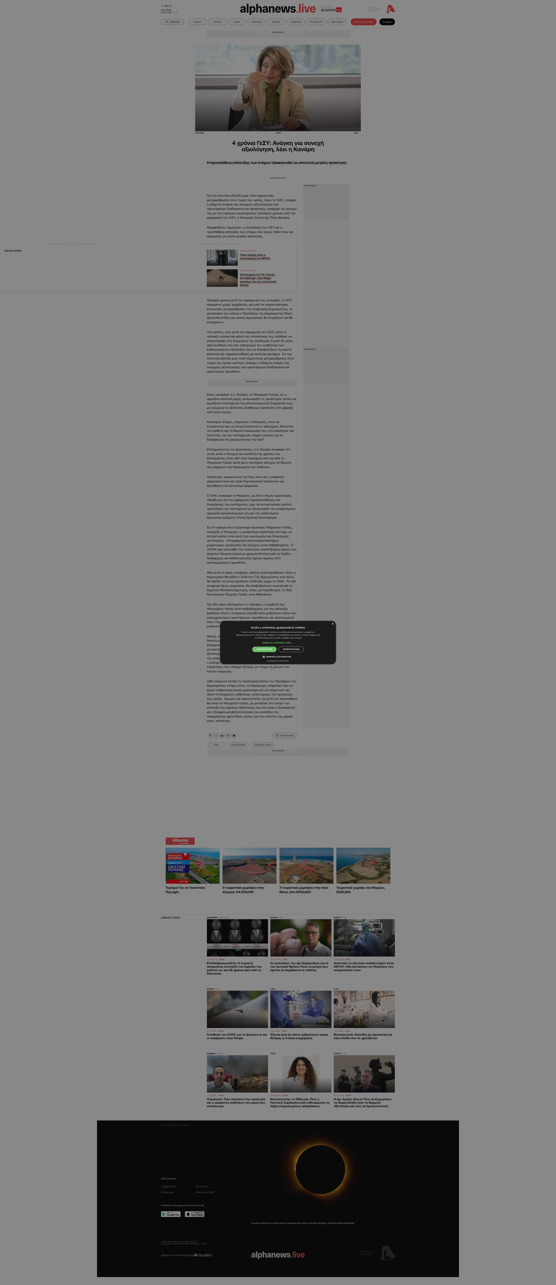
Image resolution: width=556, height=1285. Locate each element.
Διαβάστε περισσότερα (291, 638)
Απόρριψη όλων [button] (291, 649)
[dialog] (278, 642)
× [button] (333, 624)
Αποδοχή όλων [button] (264, 649)
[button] (278, 642)
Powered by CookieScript (278, 661)
